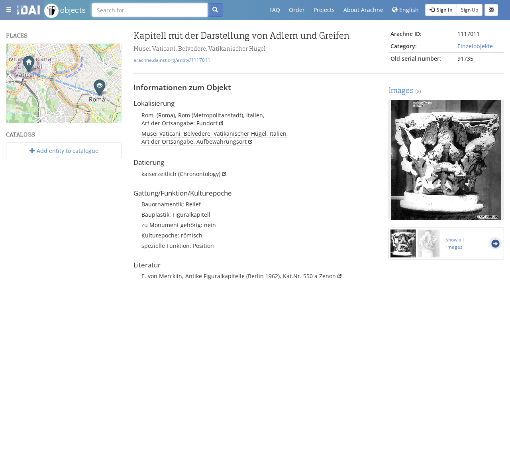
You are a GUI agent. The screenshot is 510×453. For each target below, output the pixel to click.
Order (297, 10)
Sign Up (469, 9)
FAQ (274, 10)
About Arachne (363, 10)
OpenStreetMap (102, 120)
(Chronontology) (199, 174)
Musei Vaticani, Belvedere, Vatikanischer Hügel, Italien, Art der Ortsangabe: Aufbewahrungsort (214, 137)
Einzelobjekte (475, 46)
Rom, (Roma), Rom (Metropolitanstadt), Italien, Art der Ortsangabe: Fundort (203, 119)
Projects (324, 10)
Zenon (327, 276)
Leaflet (42, 120)
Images (404, 90)
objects (72, 10)
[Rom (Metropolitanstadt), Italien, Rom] (99, 87)
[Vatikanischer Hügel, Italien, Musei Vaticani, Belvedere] (28, 64)
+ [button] (17, 54)
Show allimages (454, 243)
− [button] (17, 66)
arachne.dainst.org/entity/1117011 (171, 60)
